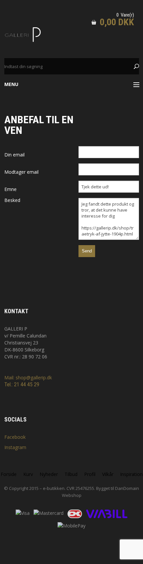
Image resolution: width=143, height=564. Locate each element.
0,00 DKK (117, 22)
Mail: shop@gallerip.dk (28, 377)
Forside (9, 474)
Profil (89, 474)
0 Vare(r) (125, 15)
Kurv (28, 474)
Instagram (15, 447)
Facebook (15, 437)
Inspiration (131, 474)
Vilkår (107, 474)
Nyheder (49, 474)
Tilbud (71, 474)
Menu (11, 84)
